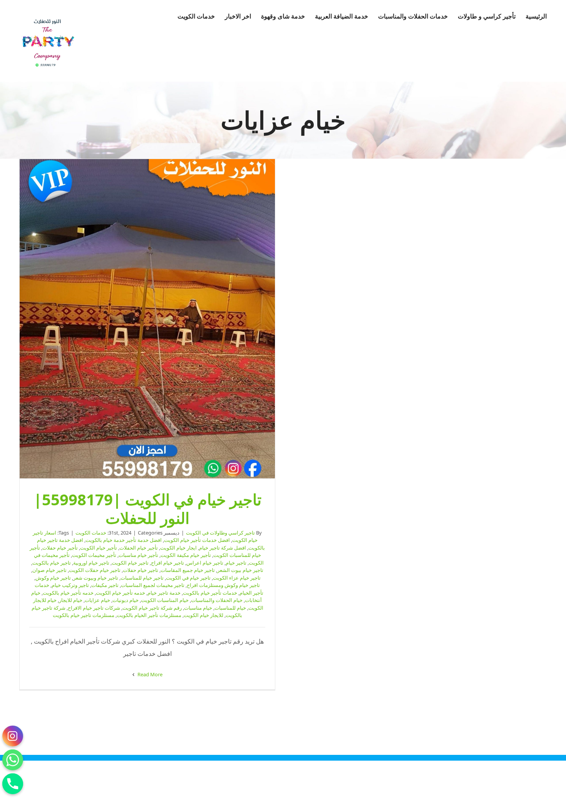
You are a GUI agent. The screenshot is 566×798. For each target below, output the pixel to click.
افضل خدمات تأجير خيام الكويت (197, 539)
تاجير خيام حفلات (140, 570)
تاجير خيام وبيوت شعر (95, 577)
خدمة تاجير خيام (164, 592)
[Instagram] (12, 736)
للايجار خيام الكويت (203, 615)
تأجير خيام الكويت (98, 547)
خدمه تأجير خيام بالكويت (68, 592)
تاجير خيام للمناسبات (142, 577)
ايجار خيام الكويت (178, 547)
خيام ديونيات (125, 600)
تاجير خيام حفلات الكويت (95, 570)
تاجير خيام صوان (49, 570)
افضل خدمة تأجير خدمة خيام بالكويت (123, 539)
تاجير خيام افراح (167, 562)
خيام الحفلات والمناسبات (217, 600)
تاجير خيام (236, 562)
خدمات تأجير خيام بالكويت (210, 592)
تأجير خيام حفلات (60, 547)
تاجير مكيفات (105, 585)
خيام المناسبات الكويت (165, 600)
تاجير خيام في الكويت (188, 577)
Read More (149, 674)
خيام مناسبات (198, 607)
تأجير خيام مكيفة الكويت (186, 555)
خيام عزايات (97, 600)
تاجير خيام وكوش (53, 577)
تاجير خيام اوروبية (91, 562)
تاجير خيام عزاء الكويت (237, 577)
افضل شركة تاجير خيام (222, 547)
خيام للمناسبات (230, 607)
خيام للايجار (70, 600)
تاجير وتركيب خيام (70, 585)
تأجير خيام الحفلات (138, 547)
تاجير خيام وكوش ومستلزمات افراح (223, 585)
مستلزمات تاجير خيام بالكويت (83, 615)
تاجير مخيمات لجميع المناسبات (152, 585)
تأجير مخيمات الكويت (94, 555)
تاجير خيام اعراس (204, 562)
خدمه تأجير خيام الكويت (120, 592)
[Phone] (12, 783)
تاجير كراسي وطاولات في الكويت (220, 532)
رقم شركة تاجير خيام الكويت (152, 607)
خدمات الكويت (90, 532)
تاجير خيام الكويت (130, 562)
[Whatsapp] (12, 759)
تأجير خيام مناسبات (138, 555)
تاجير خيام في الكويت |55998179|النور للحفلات (147, 319)
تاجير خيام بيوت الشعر (240, 570)
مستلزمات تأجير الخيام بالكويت (149, 615)
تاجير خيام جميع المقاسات (188, 570)
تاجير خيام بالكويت (51, 562)
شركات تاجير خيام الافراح (94, 607)
